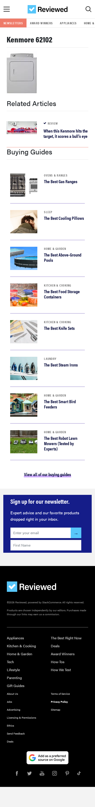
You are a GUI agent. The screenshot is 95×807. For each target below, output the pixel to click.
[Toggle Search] (88, 9)
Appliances (68, 23)
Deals (55, 645)
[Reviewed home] (48, 9)
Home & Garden (55, 248)
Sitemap (55, 710)
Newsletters (13, 23)
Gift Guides (16, 685)
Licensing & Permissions (21, 718)
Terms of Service (60, 694)
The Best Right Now (66, 637)
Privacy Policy (59, 702)
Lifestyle (13, 669)
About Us (12, 694)
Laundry (50, 358)
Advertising (13, 710)
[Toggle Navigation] (7, 9)
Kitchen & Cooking (57, 285)
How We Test (61, 669)
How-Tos (58, 661)
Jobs (9, 702)
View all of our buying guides (47, 474)
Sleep (48, 212)
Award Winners (41, 23)
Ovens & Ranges (56, 175)
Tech (10, 661)
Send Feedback (16, 733)
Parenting (14, 677)
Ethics (10, 725)
